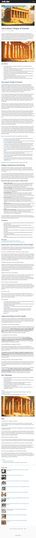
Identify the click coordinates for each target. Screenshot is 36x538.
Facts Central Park (7, 145)
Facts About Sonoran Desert (8, 461)
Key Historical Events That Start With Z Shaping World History (18, 486)
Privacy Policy (15, 528)
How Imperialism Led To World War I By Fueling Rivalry (17, 514)
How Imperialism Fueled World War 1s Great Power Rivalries (18, 480)
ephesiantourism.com (5, 393)
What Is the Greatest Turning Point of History (15, 475)
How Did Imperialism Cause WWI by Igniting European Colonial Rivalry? (17, 510)
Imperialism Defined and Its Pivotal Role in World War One (17, 492)
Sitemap (19, 528)
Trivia (4, 459)
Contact (25, 528)
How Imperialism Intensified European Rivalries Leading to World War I (17, 470)
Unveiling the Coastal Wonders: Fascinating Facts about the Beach (15, 462)
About (22, 528)
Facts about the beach (8, 157)
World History (6, 312)
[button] (30, 1)
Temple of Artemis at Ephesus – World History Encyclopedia (13, 242)
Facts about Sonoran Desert (9, 143)
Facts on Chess (6, 140)
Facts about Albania (7, 138)
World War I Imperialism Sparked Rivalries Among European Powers (18, 498)
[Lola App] (5, 1)
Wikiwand (6, 313)
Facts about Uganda (7, 148)
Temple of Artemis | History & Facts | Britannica (11, 240)
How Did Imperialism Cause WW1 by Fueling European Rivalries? (17, 521)
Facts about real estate (8, 151)
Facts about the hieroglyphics (9, 154)
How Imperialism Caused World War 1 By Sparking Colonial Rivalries (18, 504)
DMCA (11, 528)
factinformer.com (23, 394)
